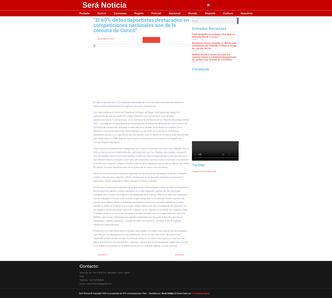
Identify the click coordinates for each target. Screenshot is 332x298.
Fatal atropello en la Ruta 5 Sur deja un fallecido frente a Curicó (213, 35)
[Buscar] (238, 21)
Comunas (120, 13)
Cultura (228, 13)
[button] (145, 40)
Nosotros (247, 13)
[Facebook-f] (229, 293)
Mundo (192, 13)
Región (139, 13)
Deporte (210, 13)
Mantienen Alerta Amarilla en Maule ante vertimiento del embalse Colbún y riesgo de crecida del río (214, 46)
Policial (156, 13)
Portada (84, 13)
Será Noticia (104, 5)
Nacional (174, 13)
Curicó (101, 13)
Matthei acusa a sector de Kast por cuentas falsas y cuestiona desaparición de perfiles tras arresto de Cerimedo (214, 57)
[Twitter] (236, 293)
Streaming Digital (200, 293)
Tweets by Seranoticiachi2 (204, 171)
